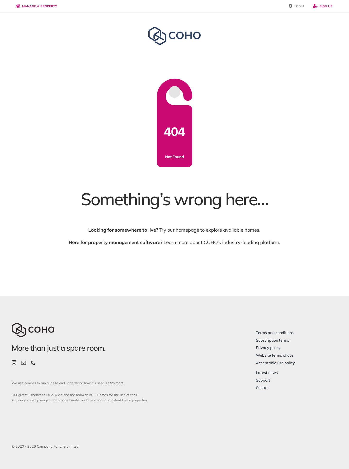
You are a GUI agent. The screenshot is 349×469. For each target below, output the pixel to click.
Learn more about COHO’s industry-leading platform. (174, 242)
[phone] (33, 362)
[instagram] (14, 362)
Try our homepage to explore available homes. (174, 230)
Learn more (114, 383)
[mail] (23, 362)
